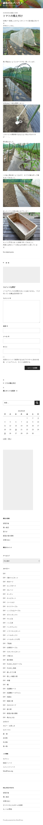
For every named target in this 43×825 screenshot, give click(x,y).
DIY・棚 (5, 684)
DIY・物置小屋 (8, 701)
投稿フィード (7, 763)
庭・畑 (7, 262)
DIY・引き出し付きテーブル (12, 664)
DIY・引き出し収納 (9, 668)
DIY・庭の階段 (8, 660)
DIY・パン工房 (8, 623)
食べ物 (5, 746)
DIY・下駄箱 (7, 643)
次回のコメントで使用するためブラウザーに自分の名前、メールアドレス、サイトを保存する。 (21, 361)
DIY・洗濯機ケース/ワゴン (12, 693)
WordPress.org (8, 771)
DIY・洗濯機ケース (9, 689)
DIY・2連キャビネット (10, 578)
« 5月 (4, 439)
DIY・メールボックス (10, 635)
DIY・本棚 (6, 680)
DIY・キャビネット (9, 598)
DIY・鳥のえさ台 (8, 717)
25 (5, 433)
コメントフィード (9, 767)
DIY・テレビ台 (8, 619)
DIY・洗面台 (7, 697)
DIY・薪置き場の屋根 (10, 713)
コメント (7, 298)
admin (16, 12)
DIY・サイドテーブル (10, 606)
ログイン (6, 759)
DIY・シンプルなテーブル (11, 610)
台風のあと (6, 540)
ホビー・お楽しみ (9, 726)
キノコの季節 (7, 809)
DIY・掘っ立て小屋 (9, 672)
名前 (5, 326)
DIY (4, 573)
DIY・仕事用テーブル (10, 647)
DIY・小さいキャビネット (11, 652)
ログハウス (6, 730)
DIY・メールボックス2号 (11, 639)
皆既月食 (6, 523)
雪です (5, 531)
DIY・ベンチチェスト (10, 627)
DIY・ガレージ (8, 590)
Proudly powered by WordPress (13, 820)
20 (16, 429)
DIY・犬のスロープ (9, 705)
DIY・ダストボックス (10, 615)
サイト (5, 347)
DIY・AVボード (8, 582)
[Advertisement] (21, 275)
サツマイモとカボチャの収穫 (12, 805)
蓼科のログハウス (13, 3)
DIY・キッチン (8, 594)
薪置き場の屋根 (8, 536)
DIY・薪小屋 (7, 709)
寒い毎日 (6, 527)
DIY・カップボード (9, 586)
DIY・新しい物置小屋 (10, 676)
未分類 (5, 738)
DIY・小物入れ (8, 656)
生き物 (5, 742)
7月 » (9, 439)
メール (6, 336)
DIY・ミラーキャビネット (11, 631)
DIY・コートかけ (8, 602)
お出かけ (6, 721)
